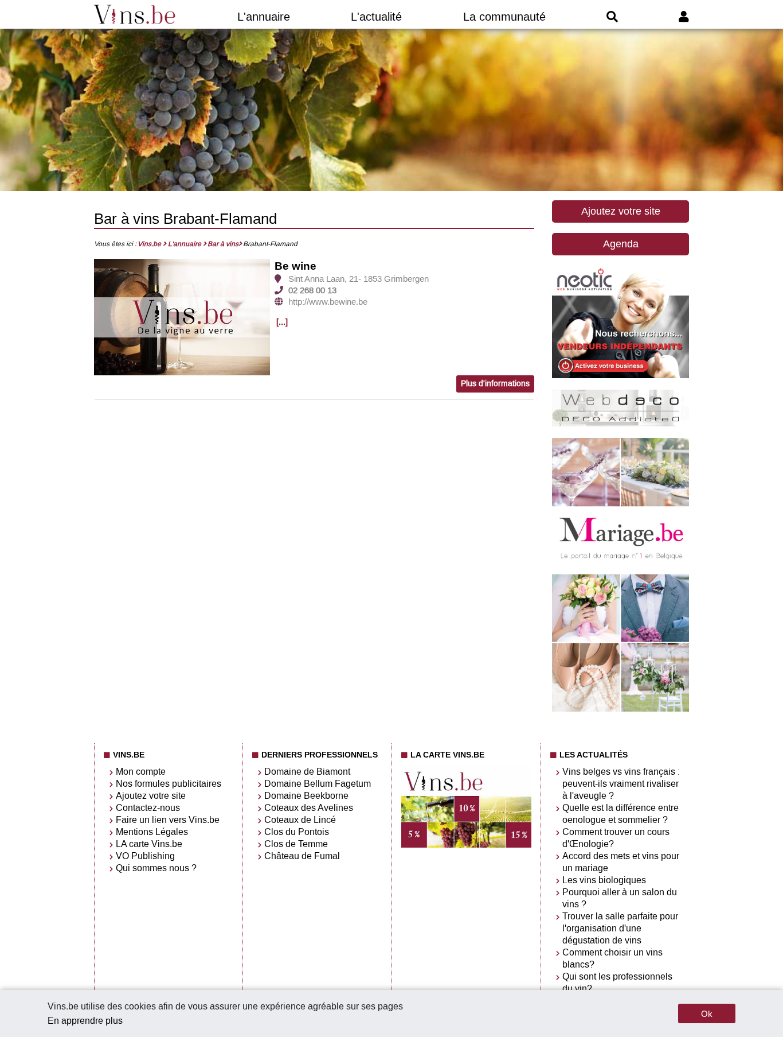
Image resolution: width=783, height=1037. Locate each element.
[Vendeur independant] (620, 375)
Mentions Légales (152, 832)
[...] (282, 322)
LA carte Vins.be (149, 844)
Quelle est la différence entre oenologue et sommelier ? (620, 814)
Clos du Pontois (296, 832)
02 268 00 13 (312, 290)
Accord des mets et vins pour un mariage (620, 862)
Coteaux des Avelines (308, 808)
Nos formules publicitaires (168, 784)
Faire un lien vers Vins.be (168, 820)
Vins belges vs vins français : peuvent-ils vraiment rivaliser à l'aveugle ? (621, 784)
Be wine (295, 266)
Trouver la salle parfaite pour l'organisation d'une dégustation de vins (620, 928)
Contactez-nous (148, 808)
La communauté (504, 16)
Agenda (621, 244)
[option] (182, 317)
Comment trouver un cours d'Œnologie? (616, 838)
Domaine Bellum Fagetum (317, 784)
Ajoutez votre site (620, 211)
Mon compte (141, 772)
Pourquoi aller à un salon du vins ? (619, 898)
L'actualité (376, 16)
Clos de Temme (296, 844)
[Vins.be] (135, 14)
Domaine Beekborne (306, 796)
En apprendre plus (85, 1021)
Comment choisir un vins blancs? (612, 958)
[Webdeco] (620, 423)
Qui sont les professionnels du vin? (617, 982)
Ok (706, 1014)
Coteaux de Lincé (300, 820)
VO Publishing (145, 856)
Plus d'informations (495, 383)
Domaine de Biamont (307, 772)
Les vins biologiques (604, 880)
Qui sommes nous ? (156, 868)
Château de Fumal (302, 856)
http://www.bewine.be (327, 302)
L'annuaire (263, 16)
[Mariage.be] (620, 708)
